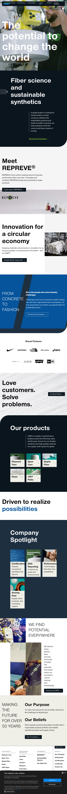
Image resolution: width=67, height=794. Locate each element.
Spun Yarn (5, 758)
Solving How (59, 757)
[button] (23, 792)
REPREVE (41, 755)
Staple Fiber (6, 761)
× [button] (65, 772)
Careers (49, 3)
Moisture (22, 766)
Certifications (59, 760)
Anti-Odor (22, 756)
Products (12, 3)
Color (21, 759)
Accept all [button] (52, 780)
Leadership (59, 764)
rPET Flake (5, 767)
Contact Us (59, 767)
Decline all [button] (52, 784)
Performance (21, 3)
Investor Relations (56, 3)
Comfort (22, 762)
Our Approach (42, 763)
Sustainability (31, 3)
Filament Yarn (6, 755)
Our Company (59, 754)
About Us (41, 3)
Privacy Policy (17, 789)
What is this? (57, 11)
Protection (23, 769)
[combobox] (63, 773)
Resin (4, 764)
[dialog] (33, 782)
